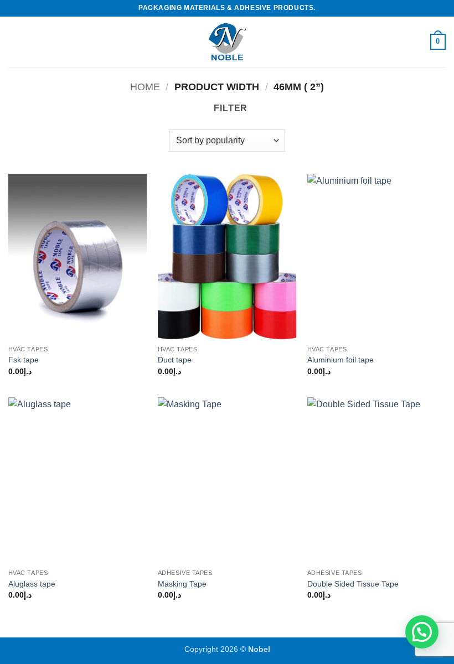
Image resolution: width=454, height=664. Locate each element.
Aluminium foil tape (340, 359)
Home (145, 86)
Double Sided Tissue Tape (353, 583)
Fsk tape (23, 359)
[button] (15, 41)
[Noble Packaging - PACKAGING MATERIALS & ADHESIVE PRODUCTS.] (227, 42)
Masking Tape (182, 583)
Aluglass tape (31, 583)
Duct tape (175, 359)
